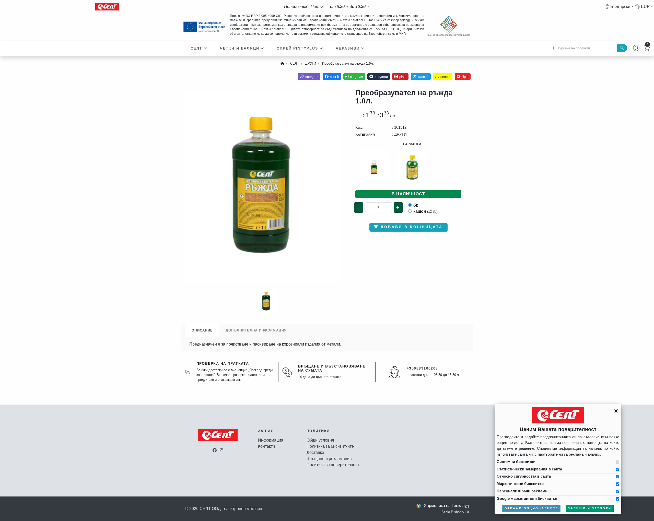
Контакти (266, 446)
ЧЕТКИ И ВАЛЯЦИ (239, 48)
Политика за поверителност (333, 465)
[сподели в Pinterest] (400, 76)
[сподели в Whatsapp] (354, 76)
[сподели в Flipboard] (463, 76)
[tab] (202, 330)
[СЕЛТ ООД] (105, 6)
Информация (270, 440)
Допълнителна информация (256, 330)
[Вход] (636, 48)
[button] (619, 6)
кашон (425, 211)
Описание (202, 330)
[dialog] (558, 459)
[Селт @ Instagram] (221, 450)
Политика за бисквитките (330, 446)
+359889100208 (422, 368)
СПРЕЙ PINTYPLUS (297, 48)
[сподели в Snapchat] (442, 76)
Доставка (315, 452)
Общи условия (320, 440)
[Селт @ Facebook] (215, 450)
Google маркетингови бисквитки (527, 498)
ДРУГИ (400, 134)
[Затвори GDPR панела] (616, 411)
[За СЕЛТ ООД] (218, 438)
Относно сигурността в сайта (524, 476)
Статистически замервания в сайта (529, 469)
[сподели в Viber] (309, 76)
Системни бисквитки (516, 461)
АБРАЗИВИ (348, 48)
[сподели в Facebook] (332, 76)
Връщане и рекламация (329, 458)
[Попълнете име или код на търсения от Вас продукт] (622, 48)
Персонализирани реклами (522, 491)
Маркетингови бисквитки (520, 483)
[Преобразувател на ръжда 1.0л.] (262, 187)
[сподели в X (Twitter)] (421, 76)
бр (415, 205)
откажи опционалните (531, 508)
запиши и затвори (589, 508)
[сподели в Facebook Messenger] (378, 76)
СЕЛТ (197, 48)
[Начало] (282, 63)
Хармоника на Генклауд (446, 505)
